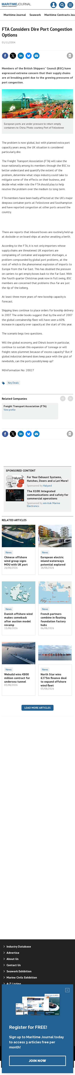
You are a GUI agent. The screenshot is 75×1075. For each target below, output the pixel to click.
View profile (9, 409)
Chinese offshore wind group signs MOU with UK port (16, 560)
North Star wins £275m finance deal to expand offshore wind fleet (54, 679)
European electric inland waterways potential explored (53, 560)
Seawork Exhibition (19, 971)
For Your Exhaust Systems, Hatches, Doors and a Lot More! (47, 479)
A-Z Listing (14, 983)
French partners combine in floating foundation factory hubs (53, 619)
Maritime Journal (15, 15)
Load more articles (37, 707)
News (9, 552)
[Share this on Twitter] (13, 55)
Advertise (13, 952)
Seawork (35, 15)
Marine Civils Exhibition (22, 977)
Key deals (13, 382)
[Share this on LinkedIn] (20, 55)
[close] (73, 48)
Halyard (47, 485)
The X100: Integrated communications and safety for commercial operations (47, 494)
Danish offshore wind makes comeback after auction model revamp (18, 619)
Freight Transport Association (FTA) (25, 406)
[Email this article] (36, 55)
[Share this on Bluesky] (28, 55)
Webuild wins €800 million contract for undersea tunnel (17, 678)
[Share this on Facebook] (5, 55)
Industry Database (19, 946)
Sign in (27, 48)
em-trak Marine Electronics (43, 504)
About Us (13, 959)
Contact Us (14, 965)
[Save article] (70, 55)
